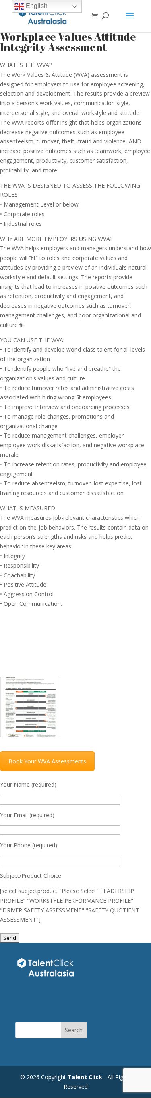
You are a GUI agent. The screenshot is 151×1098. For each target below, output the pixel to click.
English (36, 5)
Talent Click (85, 1077)
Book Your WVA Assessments (47, 761)
